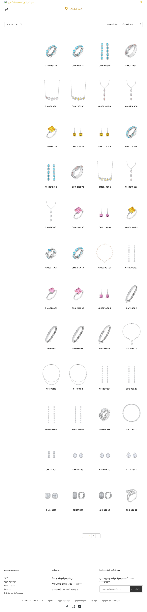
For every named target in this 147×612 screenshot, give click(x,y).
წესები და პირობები (13, 593)
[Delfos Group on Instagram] (73, 607)
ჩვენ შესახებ (10, 582)
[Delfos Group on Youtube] (80, 607)
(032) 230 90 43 (63, 584)
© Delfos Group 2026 (32, 601)
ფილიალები (10, 586)
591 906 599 (77, 584)
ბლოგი (7, 589)
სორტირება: (113, 24)
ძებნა (6, 578)
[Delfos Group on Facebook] (66, 607)
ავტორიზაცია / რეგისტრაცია (20, 2)
